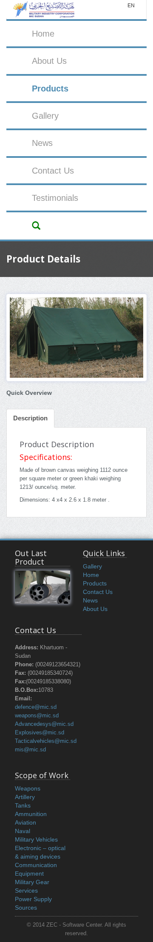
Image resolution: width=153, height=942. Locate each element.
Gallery (45, 115)
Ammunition (31, 814)
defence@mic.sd (36, 707)
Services (26, 890)
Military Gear (32, 882)
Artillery (25, 797)
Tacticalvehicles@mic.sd (45, 741)
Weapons (27, 788)
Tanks (23, 805)
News (42, 143)
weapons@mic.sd (37, 716)
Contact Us (53, 170)
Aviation (25, 822)
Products (50, 88)
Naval (22, 831)
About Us (49, 61)
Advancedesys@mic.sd (44, 724)
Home (43, 33)
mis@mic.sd (30, 750)
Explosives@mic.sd (39, 733)
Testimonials (55, 198)
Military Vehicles (36, 839)
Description (30, 418)
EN (131, 6)
